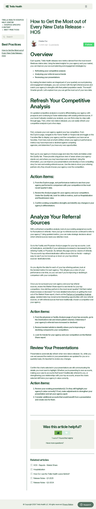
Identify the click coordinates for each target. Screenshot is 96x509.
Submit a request (71, 443)
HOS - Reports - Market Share (45, 465)
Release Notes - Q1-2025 (43, 478)
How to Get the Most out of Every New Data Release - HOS (13, 53)
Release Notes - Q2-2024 (43, 482)
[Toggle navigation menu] (86, 6)
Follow (88, 44)
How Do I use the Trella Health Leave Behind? (51, 474)
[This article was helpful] (58, 433)
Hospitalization (39, 469)
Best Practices (11, 30)
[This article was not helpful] (66, 433)
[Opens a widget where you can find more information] (76, 505)
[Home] (14, 6)
